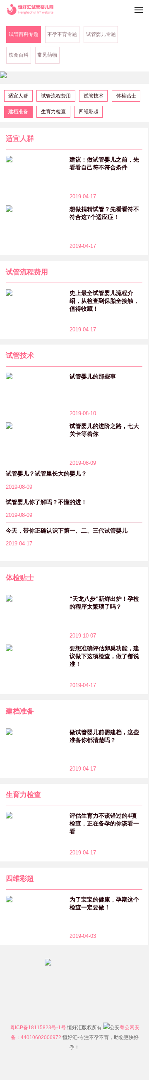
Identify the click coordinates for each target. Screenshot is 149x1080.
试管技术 (93, 96)
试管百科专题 (23, 34)
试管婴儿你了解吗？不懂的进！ (46, 502)
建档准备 (18, 111)
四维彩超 (89, 111)
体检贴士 (126, 96)
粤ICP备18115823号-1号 (38, 1027)
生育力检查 (53, 111)
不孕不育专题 (62, 34)
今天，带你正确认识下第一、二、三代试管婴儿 (66, 530)
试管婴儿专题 (101, 34)
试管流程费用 (56, 96)
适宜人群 (18, 96)
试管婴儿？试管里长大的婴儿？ (46, 473)
